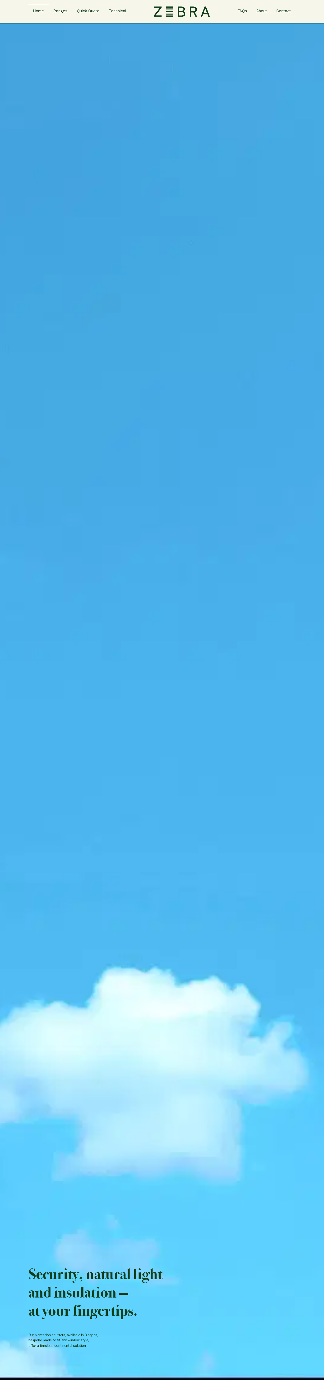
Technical (117, 11)
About (261, 11)
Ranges (60, 11)
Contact (283, 11)
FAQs (242, 11)
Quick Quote (88, 11)
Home (38, 11)
